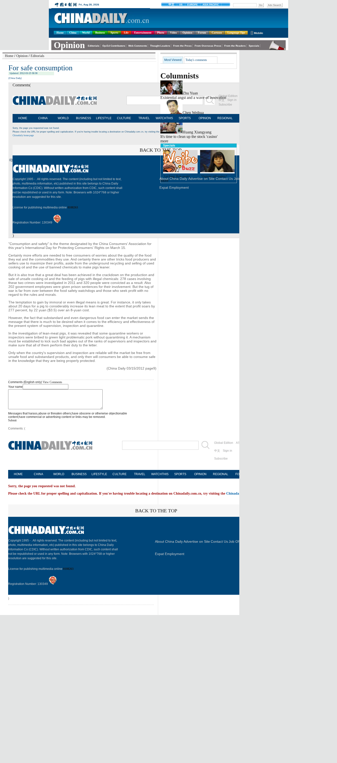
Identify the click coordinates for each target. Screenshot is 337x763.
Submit (12, 420)
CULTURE (124, 118)
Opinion (187, 32)
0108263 (73, 207)
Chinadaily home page (23, 135)
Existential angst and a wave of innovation (193, 97)
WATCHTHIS (164, 118)
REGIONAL (225, 118)
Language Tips (236, 32)
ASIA (239, 443)
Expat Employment (169, 554)
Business (100, 32)
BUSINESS (83, 118)
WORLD (63, 118)
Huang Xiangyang (197, 132)
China (72, 32)
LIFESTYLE (104, 118)
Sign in (227, 450)
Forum (202, 32)
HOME (22, 118)
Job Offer (236, 541)
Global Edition (223, 443)
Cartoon (217, 32)
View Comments (52, 382)
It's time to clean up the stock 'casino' (189, 136)
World (86, 32)
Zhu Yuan (190, 93)
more (164, 141)
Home (60, 32)
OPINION (205, 118)
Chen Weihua (193, 113)
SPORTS (185, 118)
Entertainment (142, 32)
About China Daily (169, 541)
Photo (160, 32)
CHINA (43, 118)
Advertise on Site (197, 541)
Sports (114, 32)
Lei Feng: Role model (176, 176)
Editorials (37, 56)
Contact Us (219, 541)
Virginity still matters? (214, 176)
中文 (217, 450)
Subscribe (221, 458)
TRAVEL (144, 118)
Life (126, 32)
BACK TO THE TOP (156, 510)
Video (173, 32)
